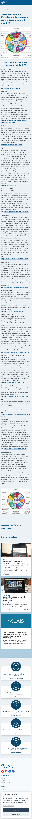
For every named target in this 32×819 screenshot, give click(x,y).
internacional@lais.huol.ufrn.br (16, 696)
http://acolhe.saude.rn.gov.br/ (14, 311)
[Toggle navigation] (28, 2)
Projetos (3, 789)
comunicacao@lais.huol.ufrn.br (16, 733)
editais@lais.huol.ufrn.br (16, 715)
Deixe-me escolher (8, 805)
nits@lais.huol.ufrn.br (16, 752)
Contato (3, 780)
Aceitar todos (16, 810)
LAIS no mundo (5, 782)
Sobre (3, 778)
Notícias (6, 9)
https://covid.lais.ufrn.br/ (12, 88)
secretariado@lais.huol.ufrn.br (16, 678)
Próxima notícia (6, 528)
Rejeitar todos (16, 814)
